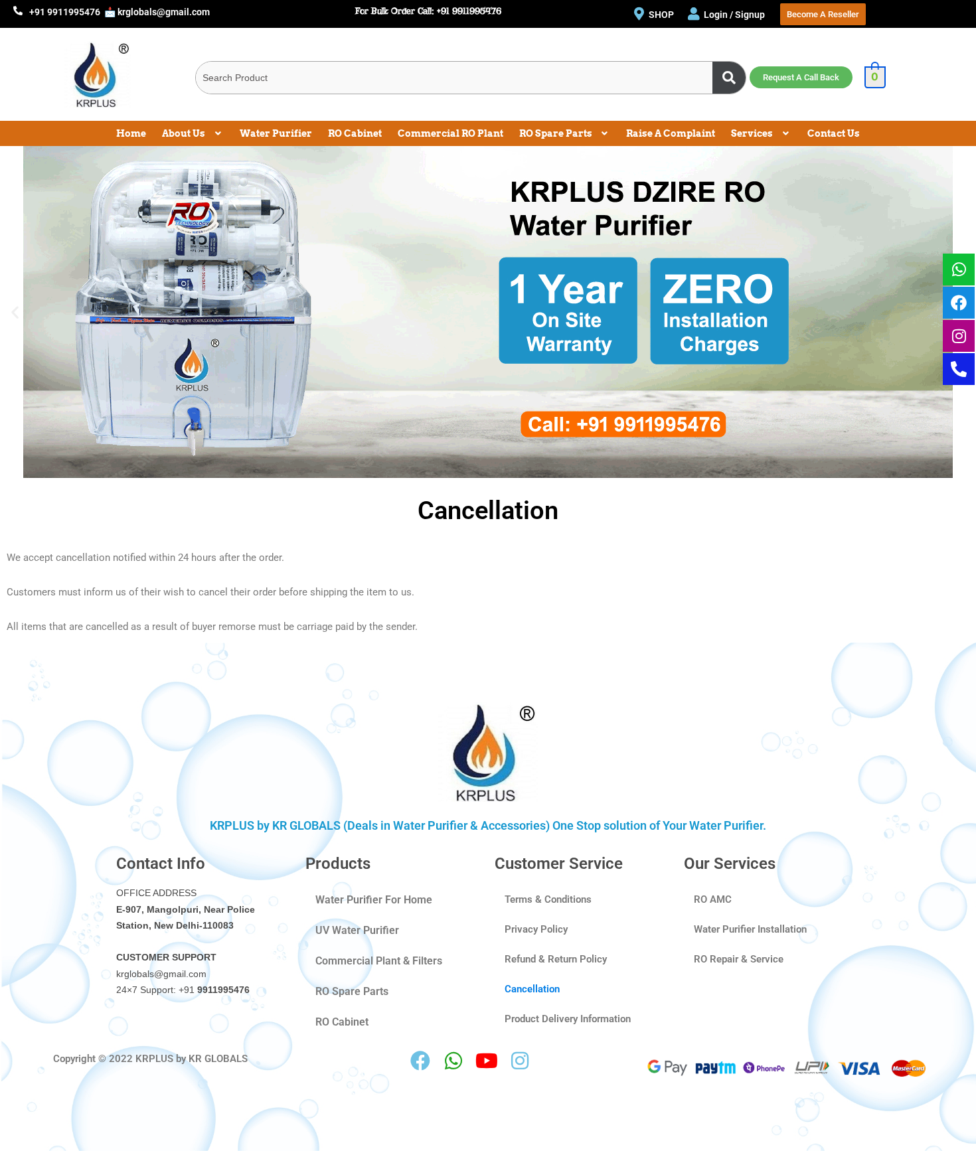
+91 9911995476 (64, 12)
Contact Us (833, 133)
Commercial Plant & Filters (378, 961)
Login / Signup (735, 14)
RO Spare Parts (555, 133)
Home (131, 133)
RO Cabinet (355, 133)
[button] (193, 133)
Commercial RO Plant (450, 133)
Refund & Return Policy (556, 959)
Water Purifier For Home (373, 899)
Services (752, 133)
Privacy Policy (536, 929)
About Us (183, 133)
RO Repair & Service (738, 959)
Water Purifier (276, 133)
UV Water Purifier (357, 930)
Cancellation (532, 989)
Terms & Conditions (548, 899)
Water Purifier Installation (750, 929)
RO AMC (713, 899)
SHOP (661, 14)
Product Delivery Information (568, 1019)
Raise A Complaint (670, 133)
